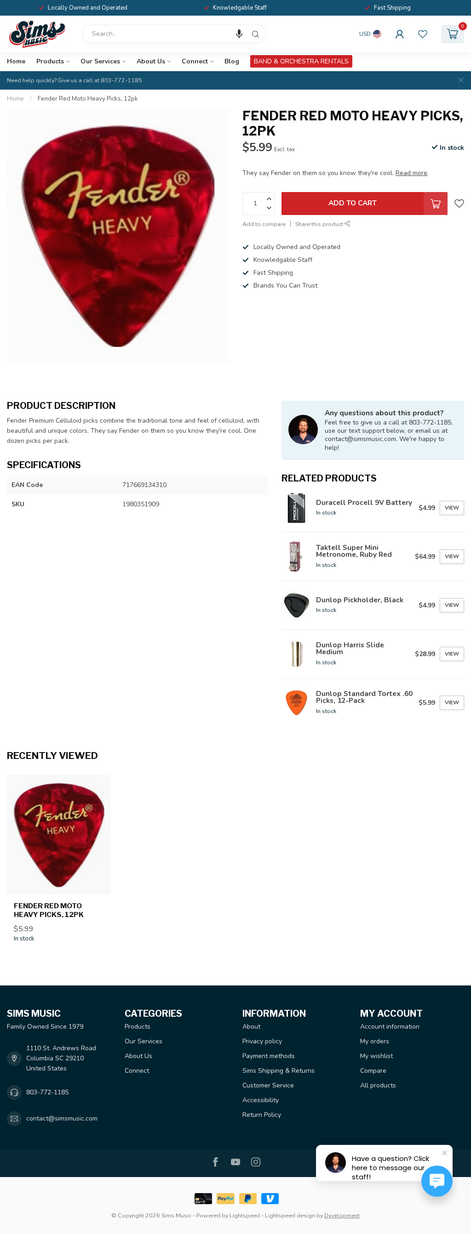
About (251, 1026)
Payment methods (268, 1056)
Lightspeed (245, 1215)
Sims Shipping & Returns (278, 1070)
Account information (389, 1026)
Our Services (100, 61)
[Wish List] (422, 34)
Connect (195, 61)
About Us (151, 61)
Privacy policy (262, 1041)
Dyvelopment (342, 1215)
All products (378, 1085)
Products (50, 61)
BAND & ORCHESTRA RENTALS (301, 61)
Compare (373, 1070)
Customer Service (268, 1085)
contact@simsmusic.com (62, 1118)
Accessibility (260, 1100)
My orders (374, 1041)
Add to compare (264, 224)
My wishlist (376, 1056)
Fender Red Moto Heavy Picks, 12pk (88, 99)
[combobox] (174, 34)
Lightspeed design (290, 1215)
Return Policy (261, 1114)
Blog (231, 61)
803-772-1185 (47, 1092)
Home (16, 61)
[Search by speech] (239, 34)
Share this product (320, 224)
